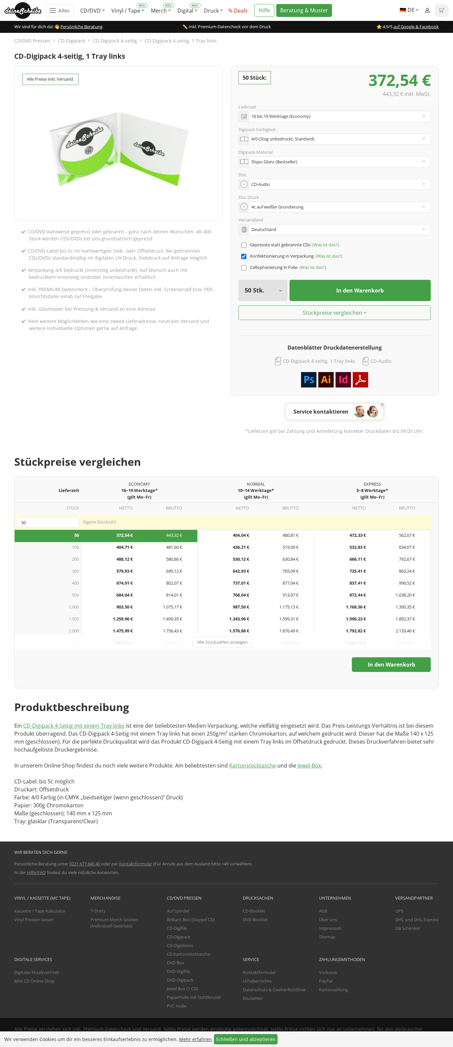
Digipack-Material (255, 152)
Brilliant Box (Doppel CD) (191, 920)
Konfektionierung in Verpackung (282, 256)
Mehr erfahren (195, 1039)
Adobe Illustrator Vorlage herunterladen (326, 380)
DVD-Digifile (178, 971)
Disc (242, 175)
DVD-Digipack (180, 980)
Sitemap (327, 937)
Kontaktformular (135, 864)
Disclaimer (253, 998)
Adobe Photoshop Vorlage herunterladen (309, 380)
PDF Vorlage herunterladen (360, 380)
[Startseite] (25, 10)
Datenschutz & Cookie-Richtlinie (274, 990)
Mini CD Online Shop (34, 981)
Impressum (330, 928)
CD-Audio (380, 361)
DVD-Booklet (255, 920)
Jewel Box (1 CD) (182, 989)
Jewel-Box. (309, 765)
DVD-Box (175, 963)
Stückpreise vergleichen (332, 312)
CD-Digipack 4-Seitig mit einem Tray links (73, 725)
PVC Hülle (176, 1006)
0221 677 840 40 (84, 864)
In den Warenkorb (360, 290)
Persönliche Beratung (81, 27)
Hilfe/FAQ (36, 872)
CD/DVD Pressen (32, 41)
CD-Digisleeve (180, 945)
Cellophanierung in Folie (273, 267)
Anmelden (427, 10)
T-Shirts (98, 911)
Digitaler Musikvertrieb (36, 972)
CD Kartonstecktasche (188, 954)
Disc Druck (248, 197)
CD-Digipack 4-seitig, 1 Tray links (181, 41)
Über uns (328, 920)
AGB (323, 911)
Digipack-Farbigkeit (257, 129)
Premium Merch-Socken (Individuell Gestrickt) (114, 923)
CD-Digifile (177, 928)
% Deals (238, 10)
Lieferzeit (247, 107)
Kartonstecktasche (252, 765)
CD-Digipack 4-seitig (115, 41)
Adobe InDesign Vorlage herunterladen (343, 380)
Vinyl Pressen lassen (34, 920)
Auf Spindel (178, 911)
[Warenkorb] (442, 10)
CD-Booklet (254, 911)
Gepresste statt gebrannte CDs (280, 245)
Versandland (250, 220)
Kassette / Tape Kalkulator (40, 911)
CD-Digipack (71, 41)
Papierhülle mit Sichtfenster (194, 997)
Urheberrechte (257, 981)
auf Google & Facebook (416, 27)
